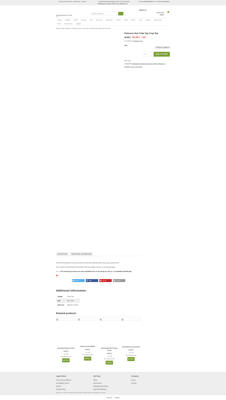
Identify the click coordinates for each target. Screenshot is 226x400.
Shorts (118, 20)
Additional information (81, 254)
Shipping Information (100, 386)
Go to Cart (160, 12)
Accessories (158, 20)
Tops (140, 20)
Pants (133, 20)
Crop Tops (86, 28)
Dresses (84, 20)
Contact (134, 383)
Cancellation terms (62, 383)
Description (62, 254)
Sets (91, 20)
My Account (68, 24)
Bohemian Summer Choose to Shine (145, 64)
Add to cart (161, 54)
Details (66, 360)
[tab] (62, 254)
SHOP (76, 20)
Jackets (148, 20)
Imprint (58, 386)
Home (60, 20)
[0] (167, 15)
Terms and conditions (63, 380)
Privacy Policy (61, 389)
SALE (59, 24)
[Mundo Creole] (73, 15)
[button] (78, 280)
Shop (62, 28)
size (125, 45)
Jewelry (67, 20)
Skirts (126, 20)
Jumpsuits (109, 20)
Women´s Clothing (71, 28)
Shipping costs (138, 41)
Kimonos (99, 20)
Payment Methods (100, 389)
